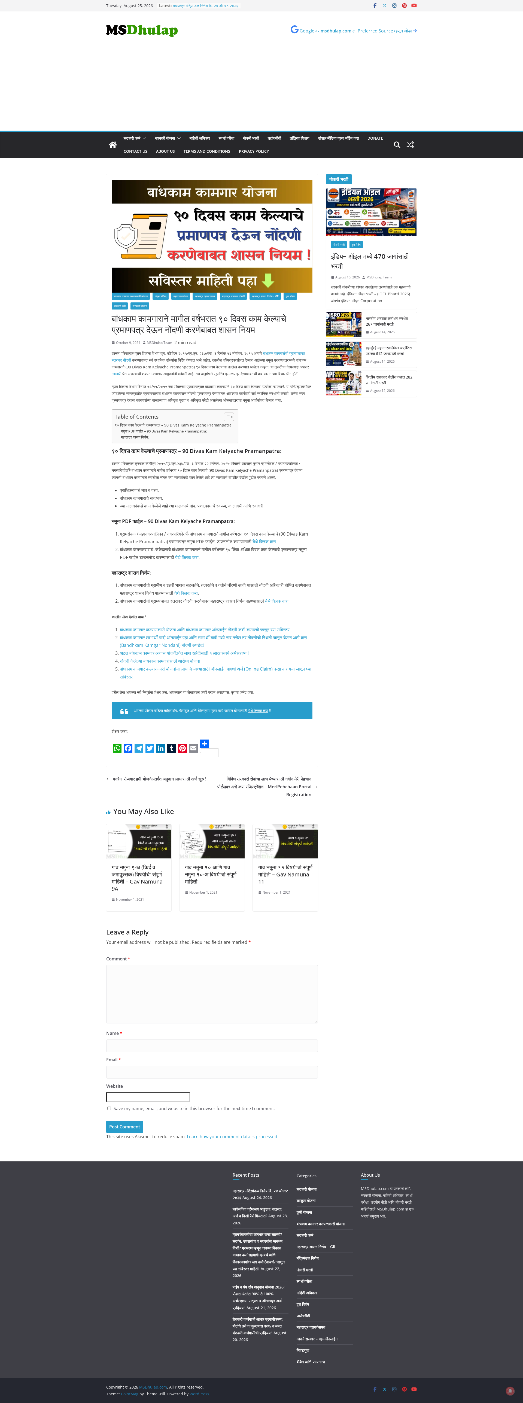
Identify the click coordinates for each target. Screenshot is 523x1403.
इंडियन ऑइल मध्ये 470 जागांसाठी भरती (370, 261)
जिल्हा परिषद (160, 296)
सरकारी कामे (132, 138)
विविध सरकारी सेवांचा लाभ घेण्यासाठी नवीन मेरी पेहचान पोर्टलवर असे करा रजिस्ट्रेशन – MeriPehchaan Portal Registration (264, 787)
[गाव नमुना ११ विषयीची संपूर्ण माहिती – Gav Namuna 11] (285, 828)
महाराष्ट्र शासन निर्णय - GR (265, 296)
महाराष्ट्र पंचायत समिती (233, 296)
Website (114, 1086)
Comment (118, 959)
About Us (165, 151)
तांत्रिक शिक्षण (299, 138)
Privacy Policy (254, 151)
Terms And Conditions (207, 151)
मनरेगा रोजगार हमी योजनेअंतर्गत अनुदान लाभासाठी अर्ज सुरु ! (159, 779)
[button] (143, 138)
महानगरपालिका (181, 296)
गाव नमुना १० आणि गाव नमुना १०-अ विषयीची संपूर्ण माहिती (210, 874)
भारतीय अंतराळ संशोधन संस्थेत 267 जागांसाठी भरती (387, 321)
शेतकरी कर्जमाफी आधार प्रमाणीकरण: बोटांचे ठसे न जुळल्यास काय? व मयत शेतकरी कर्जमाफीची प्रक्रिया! (258, 1326)
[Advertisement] (261, 90)
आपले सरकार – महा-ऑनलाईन (317, 1338)
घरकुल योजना (306, 1200)
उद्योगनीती (274, 138)
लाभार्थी (116, 373)
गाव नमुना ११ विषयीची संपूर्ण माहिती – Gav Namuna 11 (285, 874)
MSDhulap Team (159, 342)
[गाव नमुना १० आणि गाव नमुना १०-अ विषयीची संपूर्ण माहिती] (212, 828)
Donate (375, 138)
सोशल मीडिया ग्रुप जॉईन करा (338, 138)
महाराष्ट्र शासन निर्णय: (135, 437)
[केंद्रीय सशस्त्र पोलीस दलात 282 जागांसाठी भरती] (343, 384)
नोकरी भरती (251, 138)
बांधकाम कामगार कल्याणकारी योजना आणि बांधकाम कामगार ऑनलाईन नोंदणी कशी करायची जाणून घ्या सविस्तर (205, 630)
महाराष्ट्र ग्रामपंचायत (205, 296)
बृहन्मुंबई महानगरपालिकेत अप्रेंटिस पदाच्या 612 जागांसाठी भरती (389, 350)
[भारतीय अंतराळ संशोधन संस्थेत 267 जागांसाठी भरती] (343, 325)
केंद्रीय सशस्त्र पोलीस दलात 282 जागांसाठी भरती (389, 379)
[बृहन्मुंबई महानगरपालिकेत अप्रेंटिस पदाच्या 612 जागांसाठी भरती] (343, 355)
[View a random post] (410, 144)
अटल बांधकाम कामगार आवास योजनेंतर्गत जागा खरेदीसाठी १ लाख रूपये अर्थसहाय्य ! (184, 653)
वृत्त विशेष (290, 296)
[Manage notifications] (510, 1391)
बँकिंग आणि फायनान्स (311, 1361)
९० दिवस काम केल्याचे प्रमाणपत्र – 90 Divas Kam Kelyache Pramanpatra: (174, 425)
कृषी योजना (304, 1212)
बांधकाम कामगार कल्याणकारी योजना (131, 296)
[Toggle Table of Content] (226, 417)
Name (114, 1033)
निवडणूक (303, 1350)
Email (113, 1060)
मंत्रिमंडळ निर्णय (308, 1258)
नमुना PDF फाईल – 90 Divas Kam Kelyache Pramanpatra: (164, 431)
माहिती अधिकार (200, 138)
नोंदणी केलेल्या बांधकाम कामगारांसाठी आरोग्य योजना (160, 661)
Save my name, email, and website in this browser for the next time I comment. (194, 1108)
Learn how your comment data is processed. (232, 1137)
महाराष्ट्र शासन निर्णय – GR (316, 1246)
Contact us (135, 151)
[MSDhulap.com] (112, 144)
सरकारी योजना (165, 138)
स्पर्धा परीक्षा (226, 138)
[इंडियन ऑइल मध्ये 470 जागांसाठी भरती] (371, 212)
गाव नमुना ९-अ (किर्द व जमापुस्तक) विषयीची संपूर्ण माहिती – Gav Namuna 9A (137, 878)
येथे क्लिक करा (264, 542)
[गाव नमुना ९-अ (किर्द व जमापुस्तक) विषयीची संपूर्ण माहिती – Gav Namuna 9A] (138, 828)
